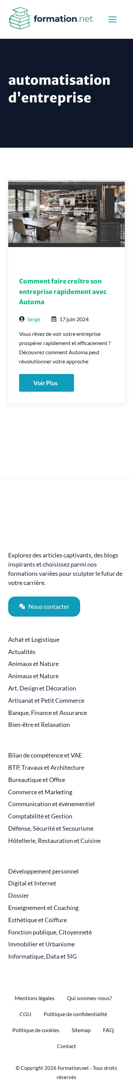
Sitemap (81, 1030)
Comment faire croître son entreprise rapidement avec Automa (62, 291)
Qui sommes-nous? (89, 998)
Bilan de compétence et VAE (45, 755)
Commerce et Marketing (40, 792)
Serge (33, 319)
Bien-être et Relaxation (39, 724)
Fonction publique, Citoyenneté (50, 932)
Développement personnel (43, 871)
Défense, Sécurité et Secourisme (50, 828)
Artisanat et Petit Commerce (46, 700)
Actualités (21, 651)
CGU (25, 1014)
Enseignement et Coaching (43, 907)
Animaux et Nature (33, 663)
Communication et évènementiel (51, 804)
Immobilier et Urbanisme (41, 944)
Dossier (18, 895)
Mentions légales (35, 998)
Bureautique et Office (36, 779)
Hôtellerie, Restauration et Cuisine (54, 840)
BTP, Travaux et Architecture (46, 767)
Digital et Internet (32, 883)
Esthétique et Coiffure (37, 920)
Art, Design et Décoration (42, 688)
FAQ (108, 1030)
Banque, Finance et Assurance (47, 712)
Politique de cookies (35, 1030)
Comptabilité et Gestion (40, 816)
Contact (66, 1046)
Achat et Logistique (33, 639)
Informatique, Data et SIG (42, 956)
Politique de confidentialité (75, 1014)
